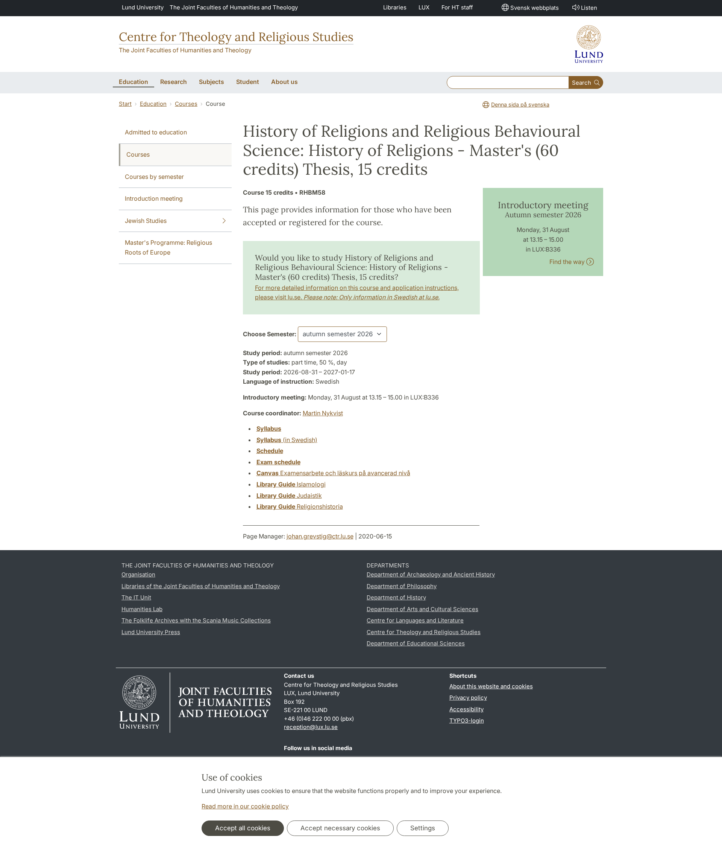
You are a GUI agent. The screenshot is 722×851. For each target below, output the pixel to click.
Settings (422, 828)
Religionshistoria (299, 506)
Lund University (143, 7)
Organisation (138, 574)
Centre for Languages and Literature (415, 620)
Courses (186, 103)
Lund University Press (150, 632)
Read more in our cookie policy (245, 806)
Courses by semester (154, 176)
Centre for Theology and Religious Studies (236, 36)
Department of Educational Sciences (416, 643)
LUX (424, 7)
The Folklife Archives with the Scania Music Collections (196, 620)
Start (125, 103)
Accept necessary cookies (340, 828)
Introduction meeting (154, 198)
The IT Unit (136, 597)
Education (153, 103)
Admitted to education (156, 132)
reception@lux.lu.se (311, 727)
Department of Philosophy (402, 586)
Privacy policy (468, 697)
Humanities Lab (141, 609)
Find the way (567, 261)
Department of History (396, 597)
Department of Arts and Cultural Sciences (422, 609)
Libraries (395, 7)
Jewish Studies (146, 220)
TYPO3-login (466, 720)
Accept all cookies (242, 828)
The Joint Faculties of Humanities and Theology (234, 7)
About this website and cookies (491, 686)
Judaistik (289, 495)
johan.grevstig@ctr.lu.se (320, 536)
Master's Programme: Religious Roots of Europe (168, 247)
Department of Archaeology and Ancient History (431, 574)
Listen (589, 7)
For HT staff (457, 7)
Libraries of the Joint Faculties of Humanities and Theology (200, 586)
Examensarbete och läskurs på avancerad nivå (333, 473)
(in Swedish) (286, 440)
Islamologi (291, 484)
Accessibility (466, 709)
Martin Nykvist (323, 413)
